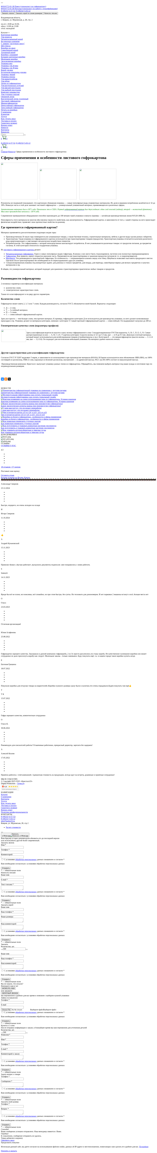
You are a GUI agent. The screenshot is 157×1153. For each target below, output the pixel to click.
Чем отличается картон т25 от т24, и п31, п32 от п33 (23, 415)
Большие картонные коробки (13, 57)
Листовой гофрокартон (10, 101)
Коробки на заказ (8, 48)
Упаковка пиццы (8, 77)
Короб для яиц (7, 70)
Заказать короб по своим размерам (29, 13)
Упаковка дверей (8, 74)
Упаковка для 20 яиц (9, 66)
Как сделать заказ (8, 119)
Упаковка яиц (6, 63)
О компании (6, 112)
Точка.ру (21, 783)
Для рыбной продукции (11, 90)
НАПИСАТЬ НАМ (8, 988)
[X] (9, 379)
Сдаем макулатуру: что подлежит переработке (20, 410)
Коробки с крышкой (9, 55)
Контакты (5, 130)
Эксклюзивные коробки (11, 61)
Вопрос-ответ (6, 125)
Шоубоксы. (10, 258)
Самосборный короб (9, 50)
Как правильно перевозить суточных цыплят (20, 423)
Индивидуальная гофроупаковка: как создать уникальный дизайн (28, 397)
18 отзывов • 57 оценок (10, 467)
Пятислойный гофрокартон (12, 105)
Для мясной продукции (11, 88)
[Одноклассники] (5, 379)
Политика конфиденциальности (14, 812)
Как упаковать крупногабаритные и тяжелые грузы (22, 432)
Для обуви (5, 81)
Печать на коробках (9, 110)
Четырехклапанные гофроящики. (20, 254)
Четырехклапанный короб (12, 39)
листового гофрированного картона (19, 250)
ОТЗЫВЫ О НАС (8, 446)
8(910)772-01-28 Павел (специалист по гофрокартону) (23, 6)
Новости (4, 127)
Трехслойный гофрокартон (12, 108)
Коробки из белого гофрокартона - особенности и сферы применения (30, 419)
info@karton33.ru (8, 821)
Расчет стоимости (13, 827)
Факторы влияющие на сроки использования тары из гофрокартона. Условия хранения (37, 401)
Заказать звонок (8, 13)
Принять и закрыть (9, 1151)
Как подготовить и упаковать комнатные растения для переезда (27, 428)
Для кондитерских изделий (12, 86)
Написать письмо (50, 13)
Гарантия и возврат (9, 123)
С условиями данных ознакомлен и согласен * (33, 859)
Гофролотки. (11, 256)
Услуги (4, 116)
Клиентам (5, 114)
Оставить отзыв (7, 475)
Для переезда (6, 37)
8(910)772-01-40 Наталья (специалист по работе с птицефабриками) (29, 9)
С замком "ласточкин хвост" (13, 44)
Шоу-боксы (6, 46)
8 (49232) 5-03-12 (23, 11)
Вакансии (5, 132)
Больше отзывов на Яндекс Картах (15, 477)
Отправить (6, 868)
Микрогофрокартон (9, 103)
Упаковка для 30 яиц (9, 68)
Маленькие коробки (9, 59)
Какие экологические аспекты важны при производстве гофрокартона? (31, 406)
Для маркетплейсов (9, 79)
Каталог (4, 794)
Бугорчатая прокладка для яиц (13, 72)
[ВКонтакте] (2, 379)
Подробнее (143, 1147)
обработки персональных (26, 859)
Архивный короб (8, 52)
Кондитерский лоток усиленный (14, 99)
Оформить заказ (7, 1140)
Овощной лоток (7, 97)
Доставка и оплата (8, 121)
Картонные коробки (9, 35)
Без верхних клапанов (10, 41)
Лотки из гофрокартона (11, 83)
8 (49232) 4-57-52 (8, 11)
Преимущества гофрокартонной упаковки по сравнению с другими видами (33, 393)
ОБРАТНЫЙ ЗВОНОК (10, 993)
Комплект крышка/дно (10, 92)
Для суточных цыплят (10, 94)
